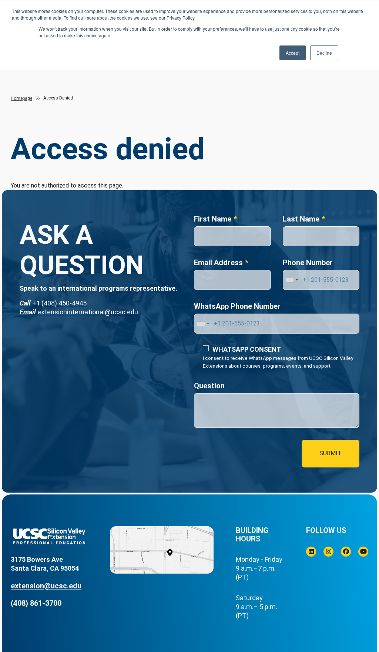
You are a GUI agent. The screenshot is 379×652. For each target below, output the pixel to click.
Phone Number (308, 262)
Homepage (21, 98)
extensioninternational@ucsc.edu (87, 312)
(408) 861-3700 (36, 603)
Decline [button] (324, 53)
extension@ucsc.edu (46, 585)
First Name (212, 218)
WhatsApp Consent (246, 349)
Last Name (301, 218)
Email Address (218, 262)
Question (209, 385)
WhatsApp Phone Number (237, 306)
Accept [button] (292, 53)
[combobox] (291, 280)
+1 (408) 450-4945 (59, 303)
